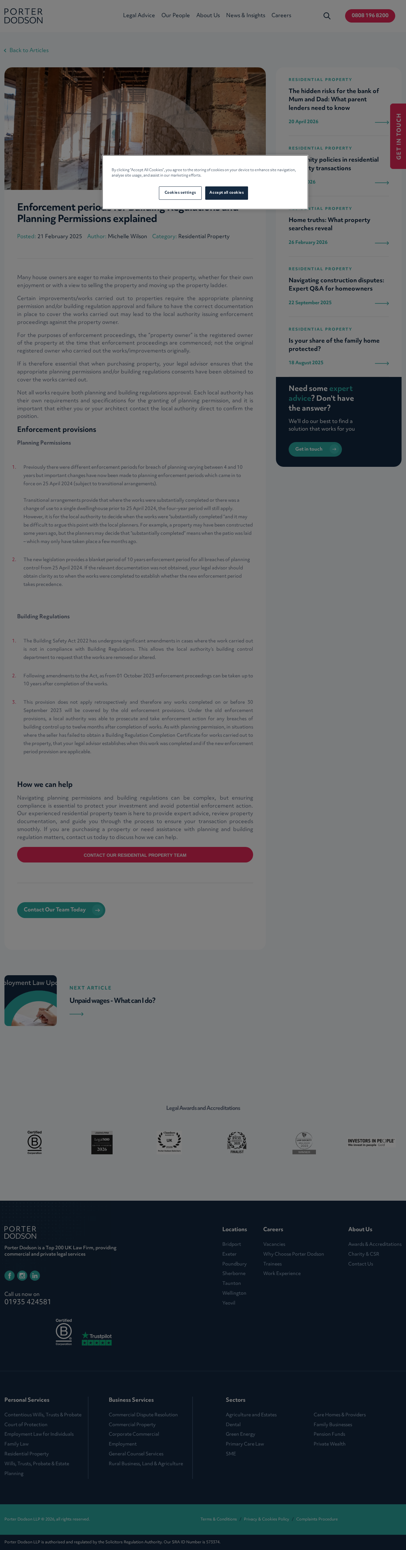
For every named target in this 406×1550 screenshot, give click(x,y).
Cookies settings (180, 193)
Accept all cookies (226, 193)
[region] (205, 182)
